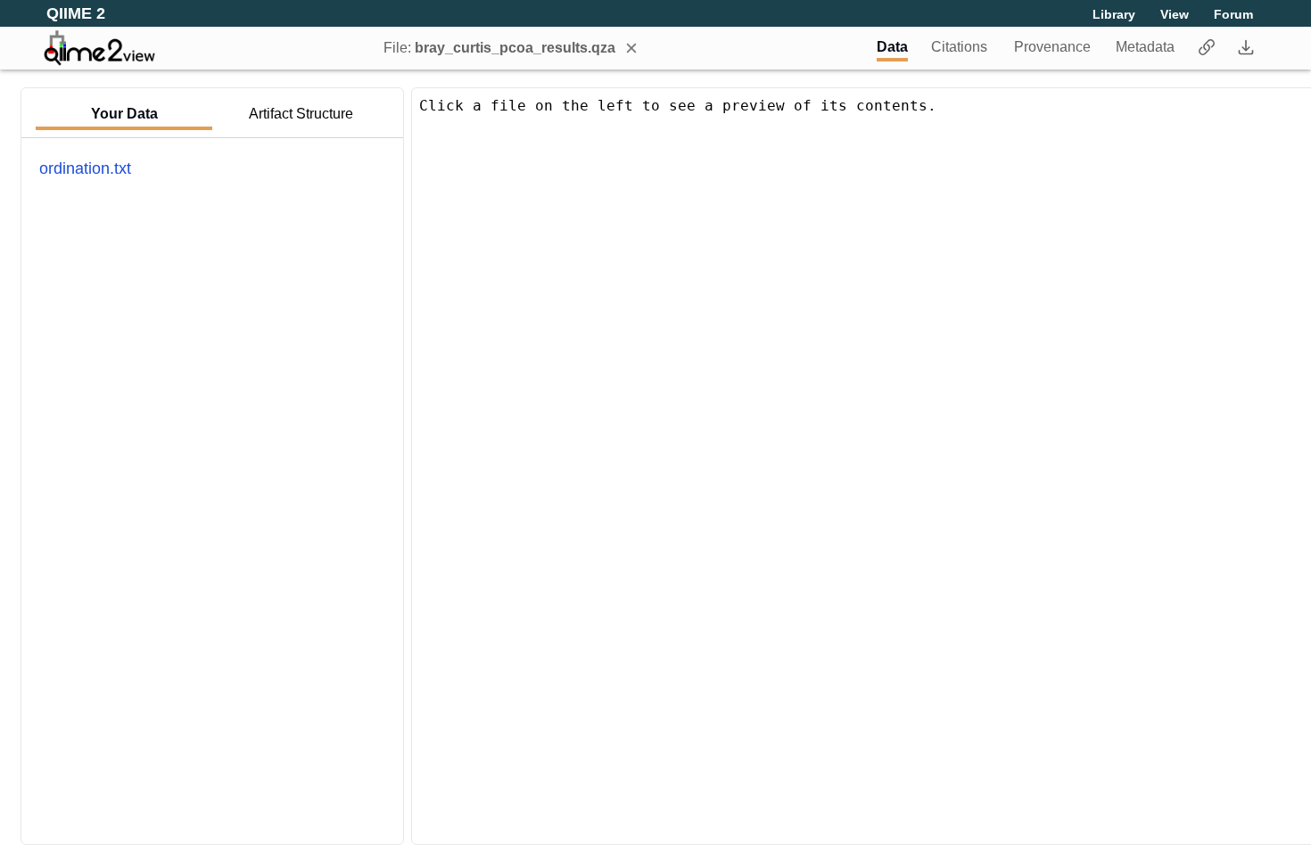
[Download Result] (1246, 48)
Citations (959, 46)
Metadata (1145, 46)
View (1174, 14)
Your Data (124, 113)
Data (892, 46)
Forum (1233, 14)
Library (1113, 14)
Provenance (1052, 46)
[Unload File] (631, 48)
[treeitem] (85, 168)
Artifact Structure (301, 113)
